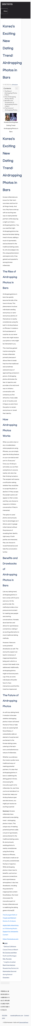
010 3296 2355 (4, 1017)
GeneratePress (23, 1022)
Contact (26, 1015)
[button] (2, 16)
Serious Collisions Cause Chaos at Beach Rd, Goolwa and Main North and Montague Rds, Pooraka (10, 953)
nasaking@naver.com (16, 1015)
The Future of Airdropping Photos (11, 109)
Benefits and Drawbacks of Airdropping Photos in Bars (11, 103)
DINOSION (7, 4)
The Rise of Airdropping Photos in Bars (11, 93)
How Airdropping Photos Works (10, 97)
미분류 (5, 943)
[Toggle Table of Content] (16, 88)
